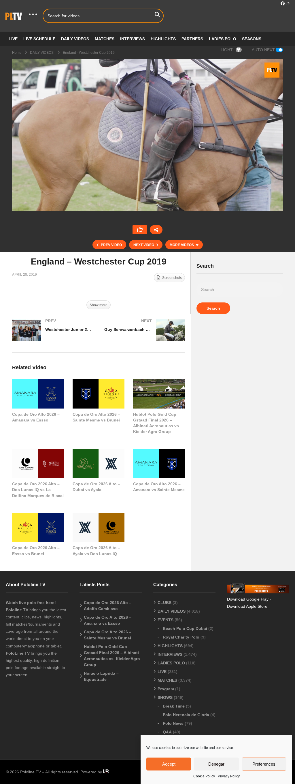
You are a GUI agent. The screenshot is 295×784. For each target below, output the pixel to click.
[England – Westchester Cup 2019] (38, 393)
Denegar (216, 764)
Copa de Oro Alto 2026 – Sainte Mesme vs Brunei (107, 635)
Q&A (167, 732)
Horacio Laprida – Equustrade (101, 676)
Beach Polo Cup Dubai (185, 628)
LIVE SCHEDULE (39, 39)
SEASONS (251, 39)
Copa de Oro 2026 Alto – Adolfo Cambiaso (107, 605)
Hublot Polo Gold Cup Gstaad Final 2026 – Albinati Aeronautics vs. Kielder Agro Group (112, 655)
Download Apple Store (247, 606)
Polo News (173, 723)
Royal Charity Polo (181, 637)
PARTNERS (192, 39)
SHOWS (165, 697)
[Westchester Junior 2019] (52, 335)
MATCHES (104, 39)
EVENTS (165, 620)
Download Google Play (247, 599)
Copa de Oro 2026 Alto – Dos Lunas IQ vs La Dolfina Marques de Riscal (38, 490)
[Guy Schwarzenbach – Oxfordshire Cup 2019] (144, 335)
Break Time (174, 706)
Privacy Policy (229, 776)
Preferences (263, 764)
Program (166, 689)
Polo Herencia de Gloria (186, 714)
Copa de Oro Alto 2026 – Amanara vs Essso (107, 620)
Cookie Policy (204, 776)
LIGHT (227, 49)
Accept (168, 764)
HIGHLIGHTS (163, 39)
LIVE (13, 39)
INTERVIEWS (132, 39)
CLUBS (164, 602)
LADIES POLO (222, 39)
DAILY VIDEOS (75, 39)
